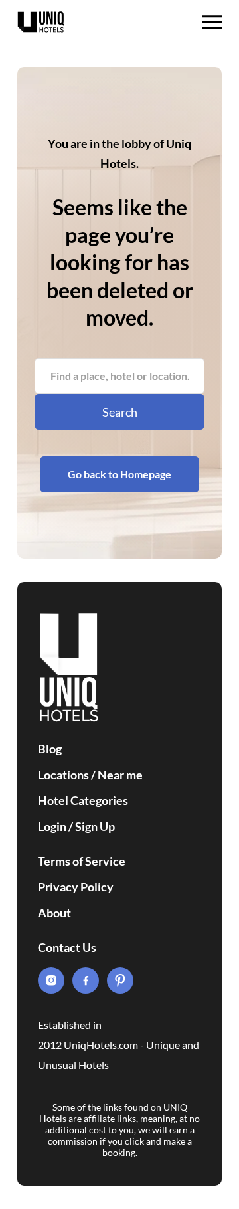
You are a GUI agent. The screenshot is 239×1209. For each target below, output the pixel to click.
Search (119, 412)
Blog (50, 748)
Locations (63, 774)
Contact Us (67, 947)
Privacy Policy (76, 887)
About (54, 912)
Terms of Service (81, 861)
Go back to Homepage (119, 474)
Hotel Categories (83, 800)
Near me (120, 774)
